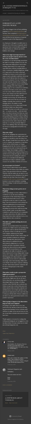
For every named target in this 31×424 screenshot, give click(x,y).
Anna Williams (19, 419)
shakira (9, 355)
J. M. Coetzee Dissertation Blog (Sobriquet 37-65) (15, 7)
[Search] (27, 2)
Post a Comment (7, 385)
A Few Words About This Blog (13, 399)
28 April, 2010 (11, 350)
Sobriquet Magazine (13, 369)
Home (5, 13)
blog (7, 333)
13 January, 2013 (11, 364)
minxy (9, 341)
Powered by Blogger (17, 416)
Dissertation (11, 333)
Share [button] (4, 331)
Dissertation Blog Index (16, 13)
